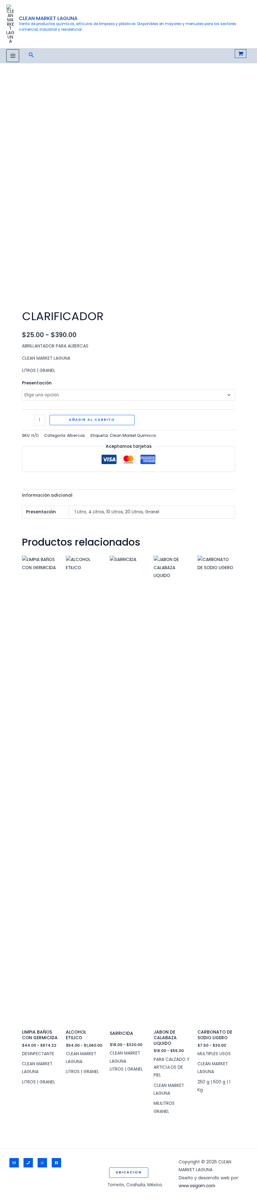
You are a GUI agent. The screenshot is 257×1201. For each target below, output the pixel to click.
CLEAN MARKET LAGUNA (48, 18)
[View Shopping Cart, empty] (240, 53)
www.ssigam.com (197, 1186)
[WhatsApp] (42, 1162)
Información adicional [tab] (47, 495)
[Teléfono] (28, 1162)
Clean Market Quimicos (133, 435)
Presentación (37, 383)
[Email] (14, 1162)
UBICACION (129, 1172)
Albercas (76, 435)
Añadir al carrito (92, 419)
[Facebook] (56, 1162)
